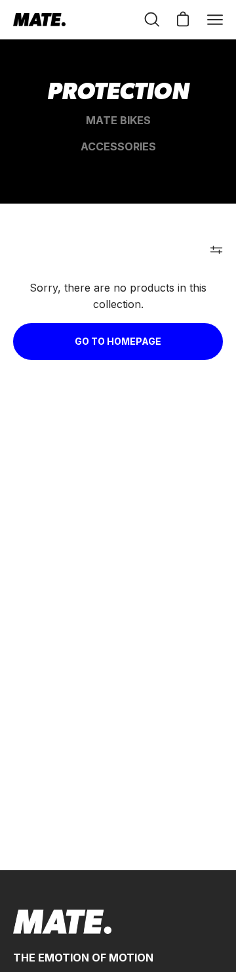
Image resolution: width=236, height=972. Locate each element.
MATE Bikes (118, 120)
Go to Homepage (118, 341)
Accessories (118, 146)
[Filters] (216, 249)
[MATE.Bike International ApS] (39, 19)
